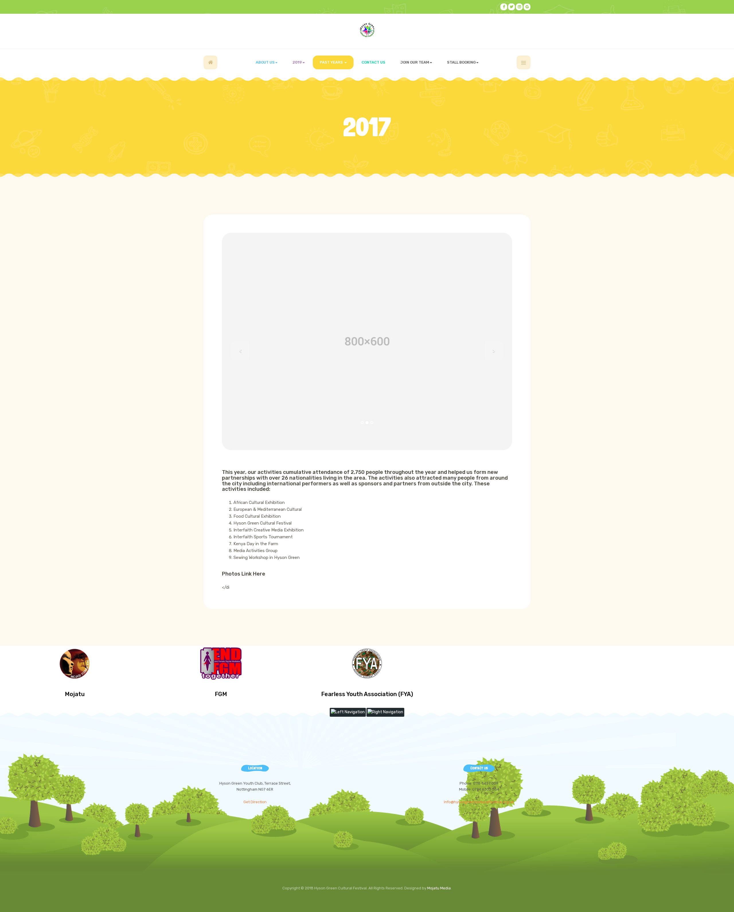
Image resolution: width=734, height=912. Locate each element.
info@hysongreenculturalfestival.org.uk (479, 802)
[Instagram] (519, 6)
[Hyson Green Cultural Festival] (367, 30)
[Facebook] (503, 6)
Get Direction (255, 802)
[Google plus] (527, 6)
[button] (240, 351)
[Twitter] (511, 6)
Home (210, 62)
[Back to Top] (715, 894)
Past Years (332, 62)
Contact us (373, 62)
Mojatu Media (439, 888)
